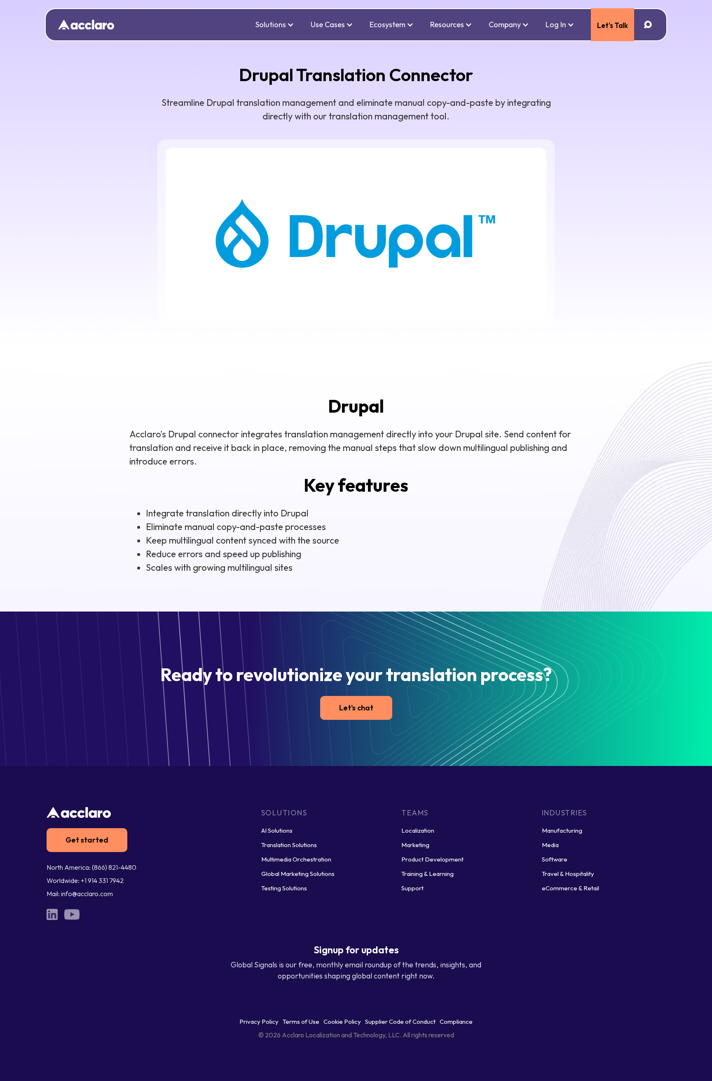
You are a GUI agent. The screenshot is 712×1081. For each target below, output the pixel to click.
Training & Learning (427, 874)
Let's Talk (612, 25)
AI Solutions (277, 830)
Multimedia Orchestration (296, 859)
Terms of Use (301, 1021)
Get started (87, 840)
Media (550, 845)
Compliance (456, 1021)
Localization (417, 830)
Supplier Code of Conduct (400, 1021)
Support (412, 888)
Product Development (432, 859)
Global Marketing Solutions (298, 874)
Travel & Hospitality (568, 874)
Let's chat (356, 707)
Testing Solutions (284, 888)
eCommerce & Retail (570, 888)
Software (554, 859)
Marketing (415, 845)
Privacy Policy (259, 1021)
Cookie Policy (342, 1021)
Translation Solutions (289, 845)
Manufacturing (562, 830)
